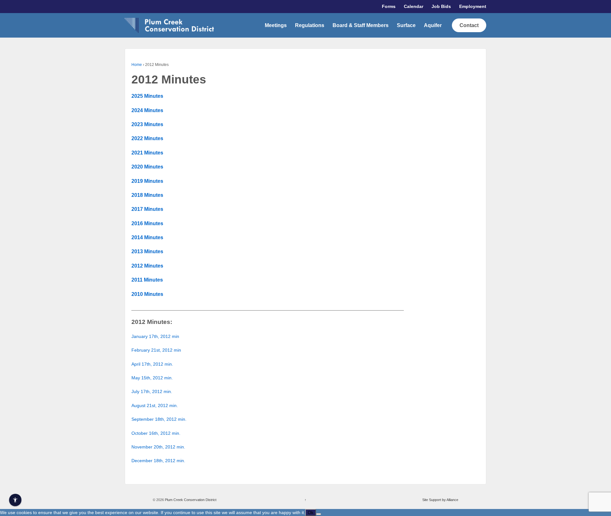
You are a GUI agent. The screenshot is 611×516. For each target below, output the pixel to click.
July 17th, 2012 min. (151, 391)
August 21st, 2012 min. (154, 405)
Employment (472, 6)
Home (136, 64)
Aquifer (433, 25)
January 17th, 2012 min (155, 336)
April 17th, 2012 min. (152, 364)
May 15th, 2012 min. (152, 377)
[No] (318, 514)
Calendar (413, 6)
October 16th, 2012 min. (155, 433)
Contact (469, 25)
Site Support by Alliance (440, 500)
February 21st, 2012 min (156, 350)
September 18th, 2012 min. (158, 419)
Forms (389, 6)
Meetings (276, 25)
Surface (406, 25)
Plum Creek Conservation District (190, 500)
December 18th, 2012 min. (158, 460)
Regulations (309, 25)
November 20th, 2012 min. (158, 446)
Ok (310, 512)
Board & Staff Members (361, 25)
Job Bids (441, 6)
